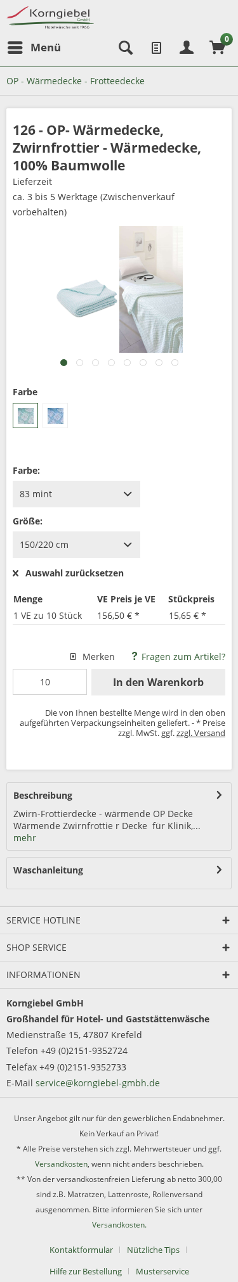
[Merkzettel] (155, 47)
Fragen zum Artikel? (182, 657)
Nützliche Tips (153, 1249)
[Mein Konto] (186, 47)
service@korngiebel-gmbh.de (98, 1083)
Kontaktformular (81, 1249)
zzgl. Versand (200, 733)
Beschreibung (42, 795)
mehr (24, 838)
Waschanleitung (48, 870)
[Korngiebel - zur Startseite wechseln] (50, 17)
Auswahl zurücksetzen (74, 573)
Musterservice (162, 1271)
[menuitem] (33, 47)
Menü (45, 47)
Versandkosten (61, 1163)
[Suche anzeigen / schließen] (124, 47)
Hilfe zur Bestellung (86, 1271)
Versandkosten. (119, 1224)
